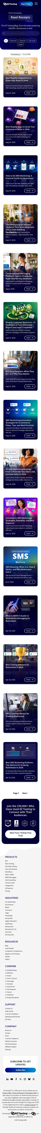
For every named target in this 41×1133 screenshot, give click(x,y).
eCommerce (9, 905)
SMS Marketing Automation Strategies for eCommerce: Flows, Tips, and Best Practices (20, 422)
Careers (7, 1033)
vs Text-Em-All (10, 987)
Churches (8, 932)
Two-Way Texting (11, 866)
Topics (20, 44)
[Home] (11, 4)
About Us (8, 1030)
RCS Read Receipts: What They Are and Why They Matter (20, 372)
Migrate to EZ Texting (12, 954)
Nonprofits (9, 918)
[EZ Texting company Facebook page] (16, 1079)
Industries (13, 41)
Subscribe (20, 1070)
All (6, 41)
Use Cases (32, 41)
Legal (7, 913)
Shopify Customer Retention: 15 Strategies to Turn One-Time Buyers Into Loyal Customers (20, 325)
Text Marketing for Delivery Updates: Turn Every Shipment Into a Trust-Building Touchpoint (20, 228)
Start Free (25, 4)
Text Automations (11, 869)
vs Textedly (9, 984)
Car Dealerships (10, 902)
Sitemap (8, 1049)
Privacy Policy (7, 1093)
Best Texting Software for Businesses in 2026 (17, 666)
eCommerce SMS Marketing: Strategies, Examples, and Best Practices (20, 520)
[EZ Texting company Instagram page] (25, 1079)
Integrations (9, 885)
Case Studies (9, 948)
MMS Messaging (10, 877)
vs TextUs (8, 992)
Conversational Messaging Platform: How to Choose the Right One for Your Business (19, 276)
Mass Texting (9, 864)
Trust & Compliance (11, 1014)
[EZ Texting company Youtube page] (12, 1079)
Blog (6, 946)
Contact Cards (10, 883)
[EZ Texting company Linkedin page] (7, 1079)
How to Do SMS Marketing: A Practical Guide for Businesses (19, 177)
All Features (9, 888)
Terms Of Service (18, 1093)
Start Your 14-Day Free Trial (20, 834)
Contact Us (9, 1008)
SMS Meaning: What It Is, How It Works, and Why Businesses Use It (20, 569)
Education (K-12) (10, 929)
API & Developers (11, 1044)
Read (28, 93)
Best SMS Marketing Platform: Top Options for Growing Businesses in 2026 (19, 765)
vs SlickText (9, 973)
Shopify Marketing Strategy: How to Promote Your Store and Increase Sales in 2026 (20, 471)
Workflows (8, 872)
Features (23, 41)
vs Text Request (10, 989)
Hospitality (9, 916)
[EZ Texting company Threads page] (33, 1079)
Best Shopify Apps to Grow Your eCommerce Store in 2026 (20, 128)
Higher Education (11, 921)
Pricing (7, 891)
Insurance (8, 910)
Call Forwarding (10, 880)
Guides (7, 957)
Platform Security (11, 1041)
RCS (6, 861)
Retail (7, 907)
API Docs (8, 1019)
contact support (30, 1105)
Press (7, 1036)
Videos (7, 959)
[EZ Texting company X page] (20, 1079)
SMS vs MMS (9, 875)
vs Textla (8, 976)
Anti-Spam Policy (31, 1093)
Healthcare (9, 924)
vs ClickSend (9, 995)
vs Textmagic (9, 981)
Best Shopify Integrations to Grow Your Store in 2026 (18, 79)
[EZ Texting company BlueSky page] (29, 1079)
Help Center (9, 1011)
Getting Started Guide (12, 1017)
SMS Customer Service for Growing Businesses (17, 714)
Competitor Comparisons (13, 951)
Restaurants (9, 926)
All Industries (9, 935)
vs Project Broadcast (12, 997)
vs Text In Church (11, 978)
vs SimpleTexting (11, 970)
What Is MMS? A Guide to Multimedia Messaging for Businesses (18, 618)
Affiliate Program (10, 1047)
